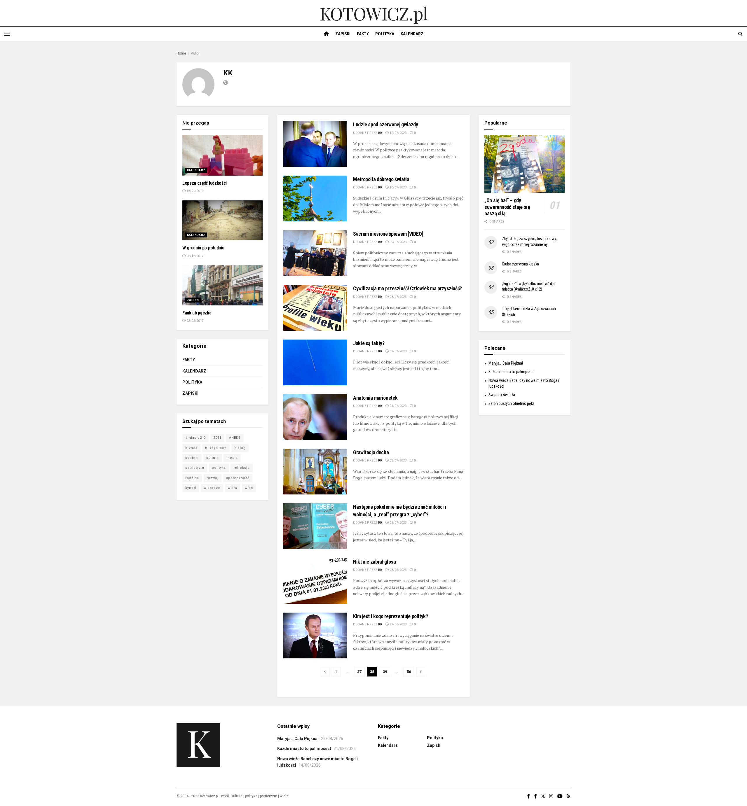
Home (181, 53)
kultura (212, 458)
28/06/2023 (397, 570)
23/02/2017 (194, 321)
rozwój (213, 478)
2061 (217, 438)
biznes (191, 448)
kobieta (192, 458)
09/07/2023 (397, 242)
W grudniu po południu (203, 248)
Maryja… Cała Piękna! (505, 363)
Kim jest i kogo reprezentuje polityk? (390, 616)
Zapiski (342, 33)
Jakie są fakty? (369, 343)
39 (385, 671)
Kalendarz (412, 33)
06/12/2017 (194, 256)
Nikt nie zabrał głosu (374, 562)
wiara (232, 488)
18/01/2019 (194, 191)
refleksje (241, 468)
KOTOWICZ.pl (374, 13)
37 (359, 671)
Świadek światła (501, 394)
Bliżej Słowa (216, 448)
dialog (240, 448)
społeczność (237, 478)
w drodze (212, 488)
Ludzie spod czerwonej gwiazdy (385, 124)
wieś (249, 488)
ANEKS (235, 438)
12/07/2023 (397, 133)
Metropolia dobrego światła (381, 179)
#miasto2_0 (195, 438)
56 (409, 671)
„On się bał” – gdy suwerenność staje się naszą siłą (507, 206)
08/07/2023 (397, 297)
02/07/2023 (397, 460)
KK (380, 133)
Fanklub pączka (197, 313)
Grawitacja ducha (371, 452)
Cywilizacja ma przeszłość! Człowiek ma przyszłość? (407, 288)
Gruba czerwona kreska (520, 264)
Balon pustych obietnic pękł (511, 403)
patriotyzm (194, 468)
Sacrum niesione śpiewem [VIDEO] (388, 234)
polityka (219, 468)
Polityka (384, 33)
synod (190, 488)
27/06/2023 (397, 624)
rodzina (192, 478)
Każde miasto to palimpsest (511, 371)
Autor (195, 53)
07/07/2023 (397, 351)
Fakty (363, 33)
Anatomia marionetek (375, 398)
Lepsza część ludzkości (204, 183)
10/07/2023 (397, 187)
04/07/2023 (397, 406)
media (232, 458)
